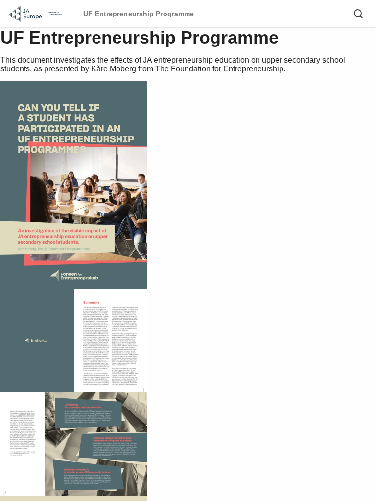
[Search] (358, 13)
